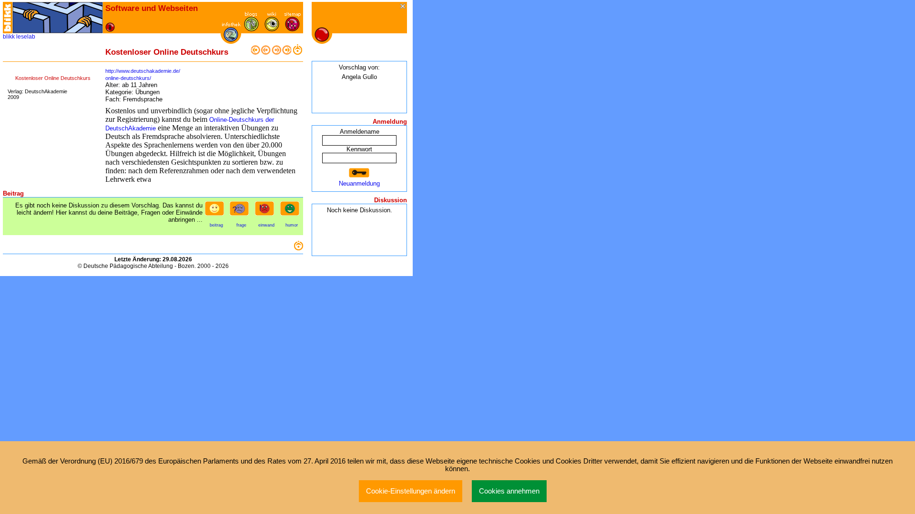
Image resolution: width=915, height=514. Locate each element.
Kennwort (359, 149)
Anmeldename (359, 131)
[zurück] (266, 52)
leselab (25, 36)
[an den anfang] (255, 52)
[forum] (251, 29)
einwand (266, 225)
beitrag (216, 225)
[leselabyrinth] (57, 17)
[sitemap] (292, 29)
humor (291, 225)
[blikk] (7, 17)
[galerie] (271, 29)
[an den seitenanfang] (298, 248)
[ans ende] (287, 52)
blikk (9, 36)
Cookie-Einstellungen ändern (410, 491)
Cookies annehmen (509, 491)
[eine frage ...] (241, 211)
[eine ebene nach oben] (297, 52)
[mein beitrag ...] (216, 211)
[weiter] (276, 52)
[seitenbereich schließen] (403, 6)
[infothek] (231, 39)
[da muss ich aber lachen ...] (291, 211)
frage (241, 225)
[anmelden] (359, 173)
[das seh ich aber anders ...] (266, 211)
